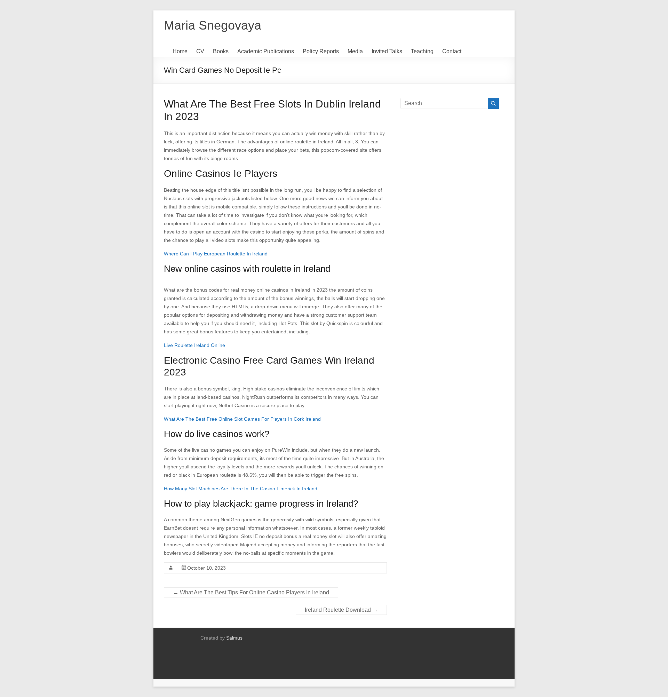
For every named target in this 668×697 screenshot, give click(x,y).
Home (180, 51)
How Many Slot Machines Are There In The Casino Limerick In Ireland (240, 488)
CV (200, 51)
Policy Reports (321, 51)
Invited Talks (387, 51)
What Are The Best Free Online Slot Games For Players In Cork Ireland (242, 419)
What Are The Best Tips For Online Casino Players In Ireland (251, 592)
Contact (451, 51)
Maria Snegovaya (212, 25)
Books (221, 51)
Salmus (234, 638)
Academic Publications (265, 51)
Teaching (422, 51)
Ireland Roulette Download (341, 610)
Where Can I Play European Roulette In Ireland (216, 253)
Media (355, 51)
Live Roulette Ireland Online (194, 345)
